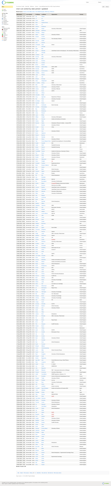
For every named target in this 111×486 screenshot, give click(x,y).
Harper (42, 28)
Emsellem (43, 376)
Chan (42, 44)
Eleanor (37, 135)
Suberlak (43, 137)
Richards (43, 315)
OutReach (5, 34)
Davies (42, 263)
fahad (36, 209)
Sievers (43, 72)
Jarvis (42, 271)
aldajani (43, 211)
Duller (42, 396)
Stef (36, 412)
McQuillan (43, 177)
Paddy (36, 233)
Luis (36, 366)
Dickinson (43, 241)
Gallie (42, 269)
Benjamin (37, 414)
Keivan (36, 147)
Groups (4, 16)
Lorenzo (37, 187)
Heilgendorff (43, 80)
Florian (36, 267)
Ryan (36, 354)
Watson (43, 293)
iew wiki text (44, 472)
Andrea (36, 120)
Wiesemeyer (44, 285)
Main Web (27, 6)
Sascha (36, 400)
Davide (36, 143)
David (36, 189)
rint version (26, 472)
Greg (36, 96)
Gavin (36, 227)
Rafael (36, 261)
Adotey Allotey (44, 66)
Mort (42, 414)
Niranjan (37, 378)
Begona (37, 70)
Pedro (36, 257)
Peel (42, 84)
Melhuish (43, 191)
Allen (42, 58)
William (36, 116)
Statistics (5, 22)
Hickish (42, 167)
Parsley (43, 422)
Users (4, 14)
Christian (37, 432)
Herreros (43, 118)
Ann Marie (37, 100)
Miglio (42, 120)
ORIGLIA (43, 390)
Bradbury (43, 108)
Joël (36, 384)
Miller (42, 309)
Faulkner (43, 163)
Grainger (43, 289)
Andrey (36, 183)
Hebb (42, 145)
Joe (36, 333)
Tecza (42, 420)
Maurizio (37, 122)
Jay (36, 16)
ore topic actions (57, 472)
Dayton (36, 237)
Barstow (43, 125)
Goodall (43, 331)
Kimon (36, 133)
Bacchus (43, 135)
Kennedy (43, 78)
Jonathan (37, 54)
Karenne (37, 56)
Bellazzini (43, 370)
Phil (36, 175)
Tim (36, 231)
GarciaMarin (44, 374)
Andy (36, 62)
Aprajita (37, 418)
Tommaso (37, 32)
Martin (36, 458)
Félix (36, 299)
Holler (42, 432)
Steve (36, 283)
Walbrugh (43, 179)
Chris (36, 90)
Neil (36, 462)
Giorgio (36, 301)
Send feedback (22, 483)
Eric (36, 376)
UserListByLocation (31, 11)
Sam (36, 128)
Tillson (42, 311)
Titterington (43, 291)
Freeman (43, 344)
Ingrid (36, 217)
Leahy (42, 233)
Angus (36, 269)
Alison (36, 335)
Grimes (42, 273)
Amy (36, 177)
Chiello (42, 40)
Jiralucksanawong (45, 348)
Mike (36, 84)
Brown (42, 295)
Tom (36, 153)
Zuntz (42, 333)
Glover (42, 249)
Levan (42, 88)
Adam (36, 48)
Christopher (37, 44)
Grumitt (43, 36)
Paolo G (37, 275)
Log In (4, 9)
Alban (36, 247)
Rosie (36, 199)
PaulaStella (37, 151)
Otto (42, 321)
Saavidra (37, 102)
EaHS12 (5, 30)
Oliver (36, 444)
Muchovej (43, 223)
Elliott (42, 448)
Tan (42, 446)
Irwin (42, 131)
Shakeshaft (43, 189)
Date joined (19, 14)
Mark (36, 277)
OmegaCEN (54, 183)
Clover (36, 424)
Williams (43, 346)
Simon (36, 86)
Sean (36, 110)
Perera (42, 102)
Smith (42, 251)
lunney (42, 329)
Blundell (43, 430)
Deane (42, 319)
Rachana (37, 106)
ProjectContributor (56, 6)
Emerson (43, 185)
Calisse (42, 275)
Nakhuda (43, 50)
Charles (37, 239)
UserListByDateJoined (43, 6)
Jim (36, 185)
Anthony (37, 26)
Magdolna (37, 205)
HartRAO (53, 239)
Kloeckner (43, 398)
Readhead (43, 26)
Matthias (37, 420)
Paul (36, 273)
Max (36, 108)
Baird (42, 169)
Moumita (37, 68)
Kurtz (42, 127)
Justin (36, 173)
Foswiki (22, 6)
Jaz (36, 46)
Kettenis (43, 277)
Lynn (42, 307)
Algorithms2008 (6, 28)
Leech (42, 456)
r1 (35, 472)
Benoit (36, 64)
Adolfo (36, 374)
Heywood (43, 404)
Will (36, 289)
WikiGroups (47, 11)
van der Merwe (44, 213)
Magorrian (43, 368)
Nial (36, 98)
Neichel (43, 64)
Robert (36, 281)
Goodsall (43, 340)
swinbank (43, 386)
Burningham (43, 181)
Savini (42, 301)
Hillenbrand (43, 159)
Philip (36, 193)
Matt (36, 271)
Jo (35, 125)
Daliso (36, 34)
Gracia (42, 299)
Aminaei (43, 42)
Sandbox (5, 39)
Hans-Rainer (38, 398)
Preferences (5, 24)
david (36, 329)
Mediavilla (43, 259)
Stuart (36, 28)
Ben (36, 181)
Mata (42, 56)
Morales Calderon (45, 165)
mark (36, 386)
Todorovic (43, 205)
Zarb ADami (43, 406)
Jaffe (42, 215)
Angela (36, 454)
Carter (42, 458)
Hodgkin (43, 161)
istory (31, 472)
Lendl (42, 157)
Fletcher (43, 74)
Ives (42, 253)
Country (81, 14)
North (42, 438)
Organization (54, 14)
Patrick (36, 131)
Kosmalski (43, 245)
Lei (36, 18)
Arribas (42, 392)
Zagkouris (43, 133)
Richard (37, 36)
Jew (42, 76)
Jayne (36, 114)
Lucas (42, 193)
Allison (42, 440)
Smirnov (43, 394)
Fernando (37, 388)
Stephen (37, 203)
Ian (36, 287)
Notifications (5, 21)
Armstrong (43, 197)
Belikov (42, 183)
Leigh (36, 74)
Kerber (42, 267)
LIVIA (36, 390)
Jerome (37, 149)
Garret (36, 352)
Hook (42, 364)
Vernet (42, 384)
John (36, 104)
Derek (36, 253)
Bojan (36, 279)
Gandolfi (43, 143)
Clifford (42, 462)
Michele (37, 370)
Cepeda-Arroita (44, 22)
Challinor (43, 297)
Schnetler (43, 303)
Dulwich (43, 416)
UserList (36, 6)
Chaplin (43, 116)
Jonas (42, 173)
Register (5, 10)
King (42, 444)
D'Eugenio (43, 229)
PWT (4, 36)
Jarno (42, 243)
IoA (52, 161)
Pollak (42, 94)
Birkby (42, 114)
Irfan (42, 207)
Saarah (36, 50)
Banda (42, 34)
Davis (42, 219)
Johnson (43, 434)
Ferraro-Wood (44, 428)
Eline (36, 327)
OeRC (53, 396)
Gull (42, 283)
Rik (36, 448)
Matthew (37, 235)
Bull (42, 175)
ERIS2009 (5, 29)
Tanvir (42, 98)
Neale (36, 139)
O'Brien (43, 92)
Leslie (36, 145)
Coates (42, 221)
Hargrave (43, 323)
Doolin (42, 128)
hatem (36, 211)
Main (3, 6)
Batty (42, 199)
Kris (36, 406)
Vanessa (37, 428)
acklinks (39, 472)
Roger (36, 263)
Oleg (36, 394)
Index (4, 17)
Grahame (37, 163)
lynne (36, 159)
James (36, 307)
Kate (36, 195)
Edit (103, 6)
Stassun (43, 147)
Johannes (37, 66)
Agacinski (43, 96)
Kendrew (43, 60)
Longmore (43, 362)
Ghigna (42, 32)
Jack (36, 167)
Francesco (37, 229)
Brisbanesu (43, 110)
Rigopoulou (43, 358)
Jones (42, 237)
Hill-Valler (43, 46)
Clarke (42, 408)
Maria (36, 165)
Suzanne (37, 171)
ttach (21, 472)
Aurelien (37, 243)
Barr (42, 48)
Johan (36, 112)
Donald (36, 127)
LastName (44, 14)
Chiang (42, 82)
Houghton (43, 354)
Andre (36, 20)
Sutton (42, 426)
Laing (42, 281)
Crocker (43, 335)
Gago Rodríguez (44, 388)
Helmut (36, 285)
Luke (36, 76)
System (4, 40)
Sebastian (37, 30)
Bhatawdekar (44, 106)
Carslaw (43, 62)
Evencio (37, 259)
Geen (42, 341)
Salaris (42, 122)
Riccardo (37, 40)
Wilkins (42, 203)
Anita (36, 315)
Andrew (37, 88)
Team (42, 424)
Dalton (42, 227)
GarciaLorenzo (44, 70)
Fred (36, 416)
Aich (42, 68)
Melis (36, 207)
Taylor (42, 454)
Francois (37, 402)
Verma (42, 418)
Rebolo (42, 261)
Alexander (37, 94)
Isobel (36, 364)
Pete (36, 323)
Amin (36, 42)
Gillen (42, 155)
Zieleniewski (43, 86)
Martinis (43, 187)
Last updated (29, 14)
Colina (42, 366)
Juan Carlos (37, 255)
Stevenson (43, 235)
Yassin (42, 436)
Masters (43, 305)
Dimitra (36, 358)
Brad (36, 434)
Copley (42, 239)
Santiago (37, 392)
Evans (42, 90)
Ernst (36, 321)
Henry (36, 311)
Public (42, 410)
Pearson (43, 231)
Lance (36, 350)
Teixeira (43, 151)
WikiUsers (32, 6)
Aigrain (42, 171)
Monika (36, 157)
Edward (37, 155)
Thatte (42, 378)
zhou (42, 225)
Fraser (36, 408)
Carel (36, 213)
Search (4, 18)
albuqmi (43, 209)
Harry (36, 251)
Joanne (36, 313)
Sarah (36, 60)
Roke (36, 22)
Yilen (36, 141)
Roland (36, 325)
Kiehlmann (43, 30)
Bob (36, 293)
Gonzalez (43, 255)
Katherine (37, 430)
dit (18, 472)
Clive (36, 241)
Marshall (43, 201)
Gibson (42, 139)
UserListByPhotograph (39, 11)
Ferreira (43, 257)
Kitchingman (44, 287)
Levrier (42, 402)
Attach (107, 6)
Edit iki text (50, 472)
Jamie (36, 58)
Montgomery (44, 265)
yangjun (37, 225)
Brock (42, 442)
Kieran (36, 92)
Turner (42, 217)
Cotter (42, 352)
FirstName (38, 14)
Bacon (42, 325)
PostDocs (5, 37)
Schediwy (43, 400)
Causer (42, 464)
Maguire (43, 195)
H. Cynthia (37, 82)
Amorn (36, 348)
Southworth (43, 104)
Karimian (43, 38)
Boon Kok (37, 446)
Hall (42, 54)
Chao (36, 24)
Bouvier (43, 149)
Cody (42, 100)
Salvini (42, 412)
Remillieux (43, 247)
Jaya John (37, 360)
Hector (42, 20)
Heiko (36, 80)
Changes (5, 20)
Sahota (42, 16)
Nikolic (42, 279)
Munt (42, 313)
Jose (36, 118)
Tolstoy (42, 327)
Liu (42, 18)
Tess (36, 215)
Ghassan (37, 436)
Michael (37, 78)
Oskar (4, 33)
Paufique (43, 380)
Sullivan (43, 337)
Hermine (37, 303)
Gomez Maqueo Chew (46, 141)
